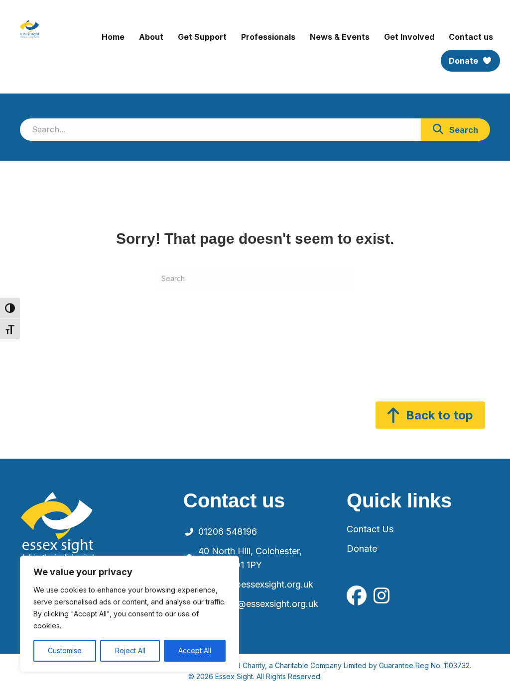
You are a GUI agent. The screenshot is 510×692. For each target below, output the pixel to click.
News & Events (340, 37)
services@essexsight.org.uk (255, 584)
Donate (464, 61)
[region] (129, 614)
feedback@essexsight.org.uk (258, 603)
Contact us (471, 37)
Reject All (130, 650)
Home (113, 37)
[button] (455, 129)
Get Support (202, 37)
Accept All (194, 650)
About (151, 37)
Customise (65, 650)
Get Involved (409, 37)
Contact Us (370, 529)
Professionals (268, 37)
